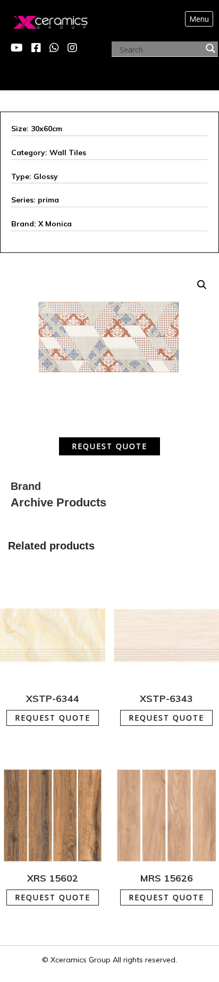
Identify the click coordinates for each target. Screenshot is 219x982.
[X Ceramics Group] (39, 19)
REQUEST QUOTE (109, 446)
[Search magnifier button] (210, 48)
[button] (202, 284)
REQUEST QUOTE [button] (59, 712)
